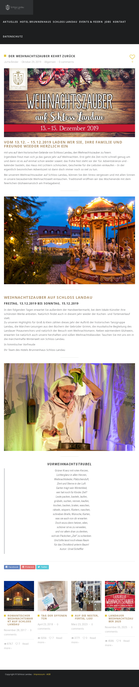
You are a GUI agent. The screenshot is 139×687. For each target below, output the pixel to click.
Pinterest (29, 567)
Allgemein (50, 61)
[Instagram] (74, 681)
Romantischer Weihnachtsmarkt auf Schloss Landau (20, 620)
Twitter (43, 567)
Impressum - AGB (42, 674)
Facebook (12, 567)
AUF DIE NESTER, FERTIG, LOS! (87, 617)
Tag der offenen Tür (54, 617)
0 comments (66, 61)
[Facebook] (68, 681)
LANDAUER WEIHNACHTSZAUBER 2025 (121, 618)
